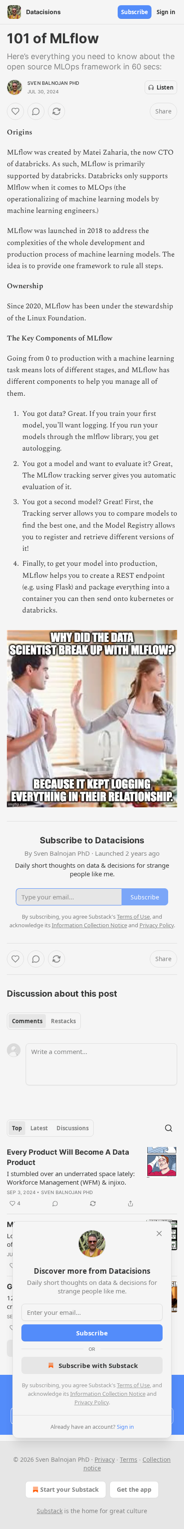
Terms (128, 1459)
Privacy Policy (91, 1402)
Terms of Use (133, 1385)
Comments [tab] (27, 1021)
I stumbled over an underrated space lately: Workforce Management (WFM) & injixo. (71, 1177)
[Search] (168, 1128)
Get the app (134, 1489)
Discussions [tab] (72, 1128)
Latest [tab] (39, 1128)
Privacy (105, 1459)
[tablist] (44, 1021)
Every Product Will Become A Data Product (68, 1157)
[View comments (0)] (36, 111)
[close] (159, 1233)
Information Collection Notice (107, 1394)
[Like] (15, 111)
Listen (165, 87)
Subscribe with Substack (98, 1365)
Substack (49, 1511)
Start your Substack (69, 1489)
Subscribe (134, 12)
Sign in (166, 12)
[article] (92, 1178)
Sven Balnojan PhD (53, 83)
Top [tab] (17, 1128)
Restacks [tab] (63, 1021)
